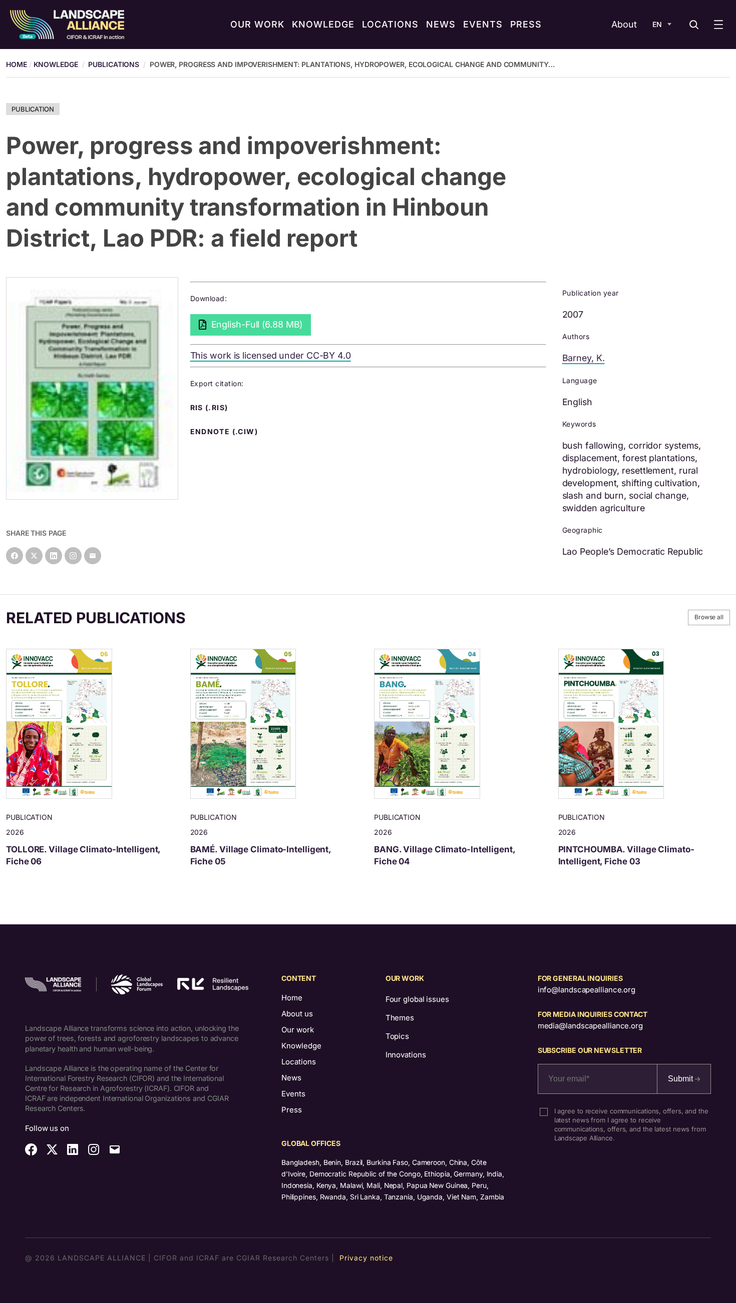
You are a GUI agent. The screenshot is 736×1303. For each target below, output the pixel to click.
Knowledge (56, 64)
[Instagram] (73, 555)
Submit (681, 1078)
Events (293, 1093)
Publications (113, 64)
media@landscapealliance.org (590, 1025)
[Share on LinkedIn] (53, 555)
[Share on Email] (92, 555)
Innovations (406, 1054)
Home (291, 997)
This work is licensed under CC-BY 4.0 (270, 355)
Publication (33, 109)
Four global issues (417, 999)
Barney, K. (583, 358)
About (624, 24)
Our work (297, 1029)
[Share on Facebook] (14, 555)
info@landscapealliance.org (586, 989)
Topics (397, 1036)
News (291, 1077)
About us (297, 1013)
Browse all (708, 617)
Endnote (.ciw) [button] (225, 432)
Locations (298, 1061)
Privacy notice (366, 1257)
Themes (400, 1017)
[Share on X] (34, 555)
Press (291, 1109)
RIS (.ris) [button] (210, 408)
